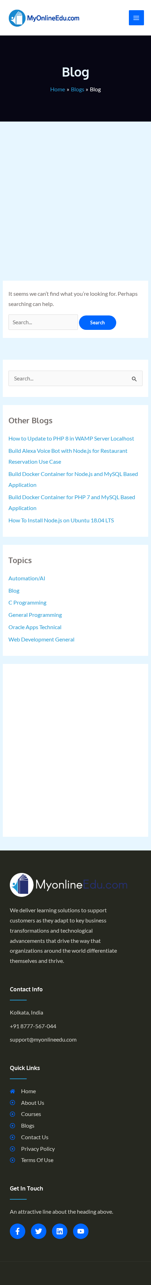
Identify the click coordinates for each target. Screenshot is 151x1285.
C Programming (27, 602)
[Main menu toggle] (136, 17)
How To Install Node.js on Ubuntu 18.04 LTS (61, 520)
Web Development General (41, 639)
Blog (13, 590)
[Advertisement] (75, 197)
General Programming (35, 615)
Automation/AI (26, 578)
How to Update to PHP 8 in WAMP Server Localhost (71, 438)
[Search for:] (43, 322)
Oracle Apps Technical (34, 627)
